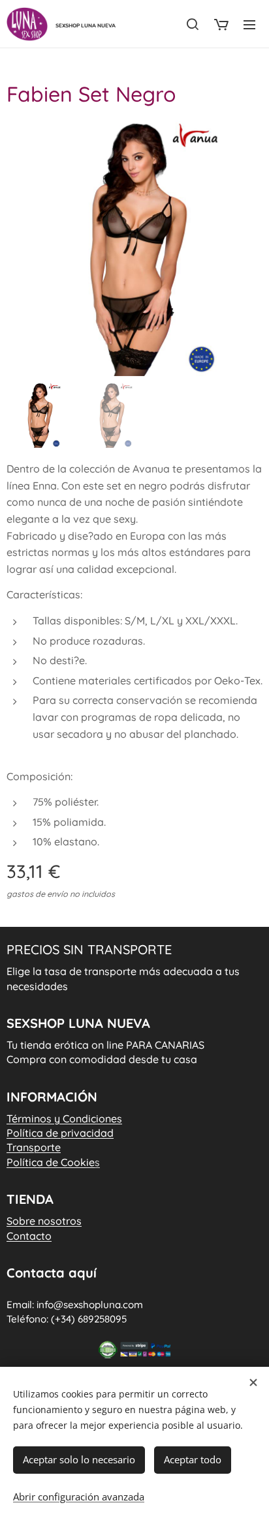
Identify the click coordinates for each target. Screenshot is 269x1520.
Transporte (34, 1147)
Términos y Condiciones (64, 1118)
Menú (249, 24)
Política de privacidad (60, 1132)
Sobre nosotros (44, 1220)
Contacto (29, 1235)
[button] (192, 24)
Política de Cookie (53, 1162)
